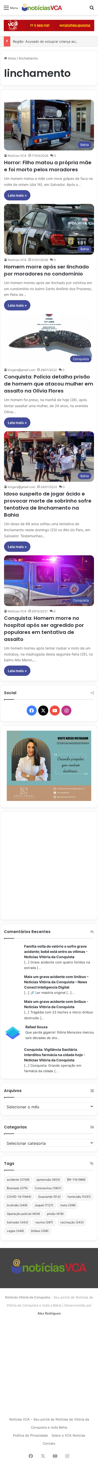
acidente (18, 1179)
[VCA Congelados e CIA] (49, 25)
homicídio (79, 1197)
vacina (44, 1222)
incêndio (17, 1205)
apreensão (48, 1179)
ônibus (39, 1231)
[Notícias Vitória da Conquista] (42, 7)
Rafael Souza (36, 1027)
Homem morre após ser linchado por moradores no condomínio (46, 270)
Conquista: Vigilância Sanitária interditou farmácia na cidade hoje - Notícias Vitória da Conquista (54, 1054)
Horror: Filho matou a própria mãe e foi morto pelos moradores (47, 166)
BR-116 (76, 1179)
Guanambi (49, 1197)
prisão (55, 1214)
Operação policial (23, 1214)
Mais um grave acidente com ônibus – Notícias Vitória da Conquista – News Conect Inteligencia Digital (56, 981)
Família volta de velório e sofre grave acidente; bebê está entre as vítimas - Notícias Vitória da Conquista (56, 951)
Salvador (17, 1222)
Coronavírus (48, 1188)
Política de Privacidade (30, 1435)
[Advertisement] (49, 866)
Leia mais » (17, 195)
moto (68, 1205)
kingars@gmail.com (21, 370)
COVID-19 (19, 1197)
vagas (15, 1231)
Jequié (43, 1205)
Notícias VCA (17, 155)
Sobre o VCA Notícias (68, 1435)
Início (11, 58)
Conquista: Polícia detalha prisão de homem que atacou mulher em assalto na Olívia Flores (48, 383)
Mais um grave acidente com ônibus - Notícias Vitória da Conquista (56, 1004)
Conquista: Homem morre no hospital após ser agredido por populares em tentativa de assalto (44, 629)
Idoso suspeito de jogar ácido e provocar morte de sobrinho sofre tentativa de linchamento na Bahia (47, 504)
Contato (49, 1443)
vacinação (72, 1222)
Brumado (17, 1188)
